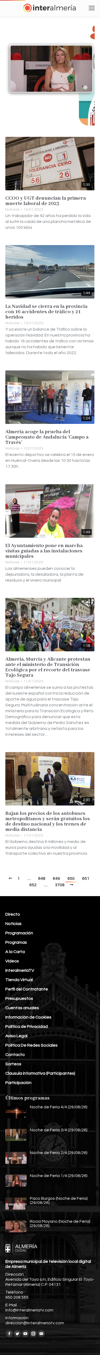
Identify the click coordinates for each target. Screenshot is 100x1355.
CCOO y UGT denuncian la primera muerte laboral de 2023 (45, 201)
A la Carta (15, 952)
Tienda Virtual (19, 980)
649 (56, 878)
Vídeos (12, 961)
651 (85, 878)
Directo (12, 914)
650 (71, 878)
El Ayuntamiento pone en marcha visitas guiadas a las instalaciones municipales (44, 551)
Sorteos (13, 1064)
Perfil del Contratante (26, 989)
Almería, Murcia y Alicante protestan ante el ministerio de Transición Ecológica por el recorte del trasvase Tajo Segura (47, 667)
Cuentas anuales (22, 1008)
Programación (19, 933)
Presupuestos (19, 998)
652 (33, 885)
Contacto (15, 1054)
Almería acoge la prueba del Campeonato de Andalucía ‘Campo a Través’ (47, 437)
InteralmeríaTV (19, 970)
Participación (18, 1083)
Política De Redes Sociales (31, 1045)
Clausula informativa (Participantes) (40, 1073)
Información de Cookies (28, 1017)
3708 (60, 885)
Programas (16, 942)
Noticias (12, 209)
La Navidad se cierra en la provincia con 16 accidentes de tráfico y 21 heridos (46, 312)
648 (41, 878)
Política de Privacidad (26, 1026)
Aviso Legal (16, 1036)
